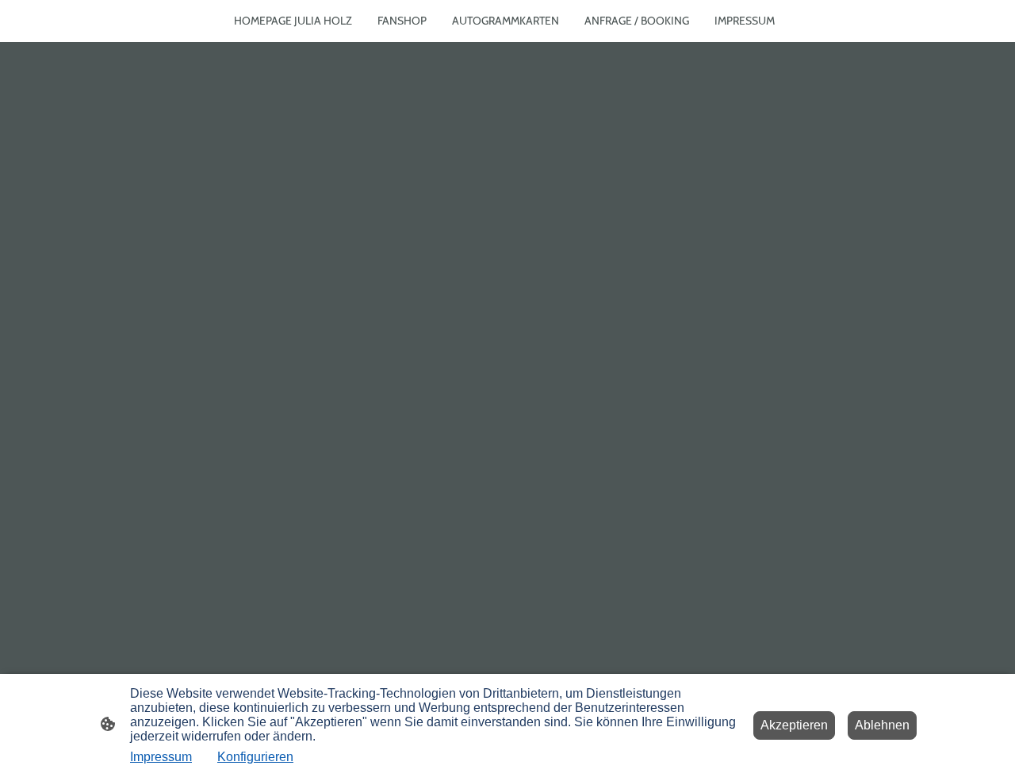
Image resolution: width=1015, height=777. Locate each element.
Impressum (161, 757)
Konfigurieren (255, 757)
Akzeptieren (794, 725)
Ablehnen (882, 725)
